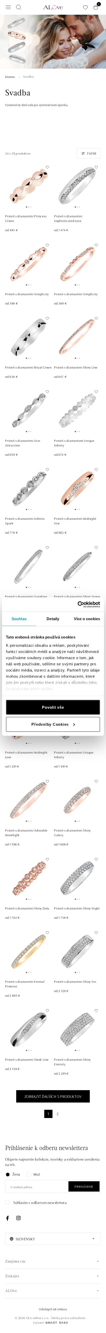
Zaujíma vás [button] (15, 1262)
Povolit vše (53, 707)
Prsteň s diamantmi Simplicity (27, 294)
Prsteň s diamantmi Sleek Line (27, 1059)
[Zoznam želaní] (85, 7)
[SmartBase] (56, 1323)
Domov (10, 76)
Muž (36, 1174)
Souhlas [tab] (19, 619)
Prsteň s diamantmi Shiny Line (76, 367)
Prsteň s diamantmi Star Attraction (22, 442)
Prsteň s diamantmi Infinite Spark (25, 520)
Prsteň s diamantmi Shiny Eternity (72, 1061)
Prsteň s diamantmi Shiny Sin (75, 981)
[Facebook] (7, 1218)
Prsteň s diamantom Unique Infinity (74, 442)
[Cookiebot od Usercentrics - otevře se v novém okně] (77, 604)
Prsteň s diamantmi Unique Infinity (74, 754)
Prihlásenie (84, 1186)
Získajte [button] (12, 1276)
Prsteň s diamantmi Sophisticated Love (68, 218)
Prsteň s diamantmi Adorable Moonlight (26, 832)
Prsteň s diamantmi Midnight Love (26, 754)
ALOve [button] (11, 1291)
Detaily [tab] (53, 619)
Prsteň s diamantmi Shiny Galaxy (72, 832)
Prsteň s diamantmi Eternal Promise (25, 983)
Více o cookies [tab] (87, 619)
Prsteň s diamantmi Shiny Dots (27, 908)
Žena (16, 1174)
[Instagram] (18, 1218)
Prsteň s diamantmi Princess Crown (26, 218)
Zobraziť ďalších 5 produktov (53, 1096)
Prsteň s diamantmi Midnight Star (75, 520)
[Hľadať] (18, 7)
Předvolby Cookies (50, 724)
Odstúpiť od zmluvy (53, 1309)
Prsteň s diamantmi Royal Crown (28, 367)
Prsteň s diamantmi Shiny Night (77, 908)
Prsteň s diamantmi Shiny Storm (77, 596)
